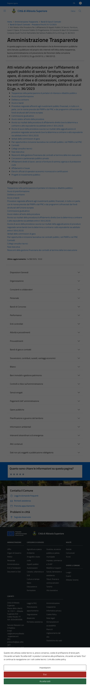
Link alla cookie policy (56, 659)
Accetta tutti (45, 681)
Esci (45, 674)
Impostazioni (45, 667)
